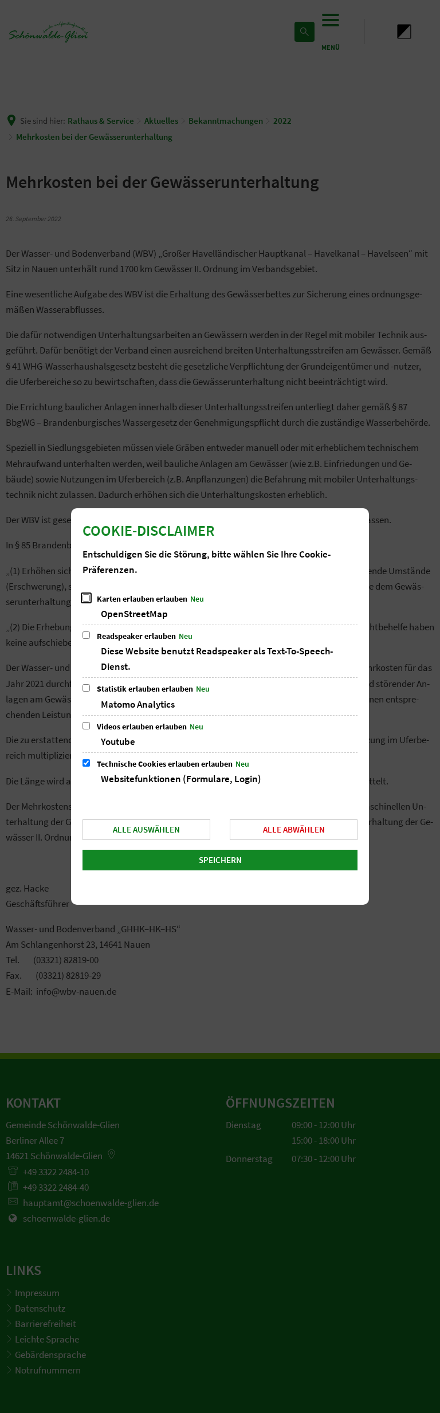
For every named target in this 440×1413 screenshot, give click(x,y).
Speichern (220, 859)
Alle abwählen (294, 829)
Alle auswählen (146, 829)
